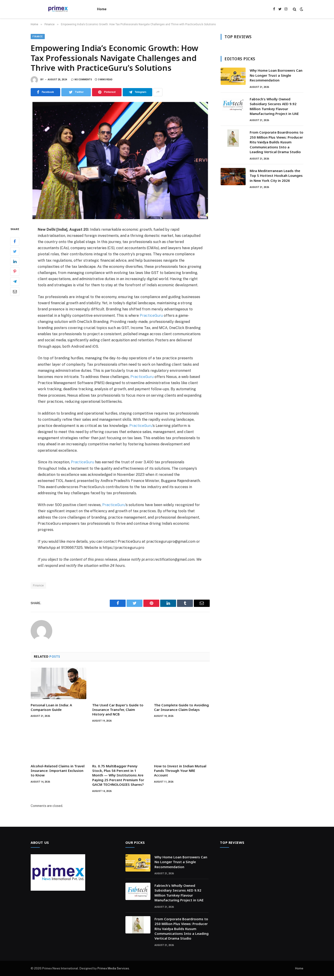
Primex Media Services (113, 968)
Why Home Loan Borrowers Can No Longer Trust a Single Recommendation (276, 75)
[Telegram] (14, 281)
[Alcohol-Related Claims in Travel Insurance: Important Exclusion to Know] (58, 744)
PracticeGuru (151, 315)
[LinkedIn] (14, 261)
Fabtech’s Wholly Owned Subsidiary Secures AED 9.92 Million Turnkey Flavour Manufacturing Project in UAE (274, 106)
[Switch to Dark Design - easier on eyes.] (301, 9)
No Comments (83, 79)
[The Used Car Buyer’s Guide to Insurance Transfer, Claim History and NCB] (120, 683)
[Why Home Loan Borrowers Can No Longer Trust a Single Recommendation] (233, 76)
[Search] (294, 9)
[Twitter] (14, 251)
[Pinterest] (14, 271)
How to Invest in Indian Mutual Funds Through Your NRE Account (180, 771)
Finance (37, 36)
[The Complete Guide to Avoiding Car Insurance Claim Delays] (182, 683)
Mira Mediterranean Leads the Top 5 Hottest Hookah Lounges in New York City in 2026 (276, 175)
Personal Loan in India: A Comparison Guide (51, 707)
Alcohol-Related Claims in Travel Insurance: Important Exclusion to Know (58, 771)
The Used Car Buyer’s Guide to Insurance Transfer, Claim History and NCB (117, 710)
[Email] (14, 291)
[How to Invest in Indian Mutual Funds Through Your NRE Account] (182, 744)
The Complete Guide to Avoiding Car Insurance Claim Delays (181, 707)
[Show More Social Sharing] (157, 92)
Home (102, 9)
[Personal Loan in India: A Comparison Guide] (58, 683)
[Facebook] (14, 241)
